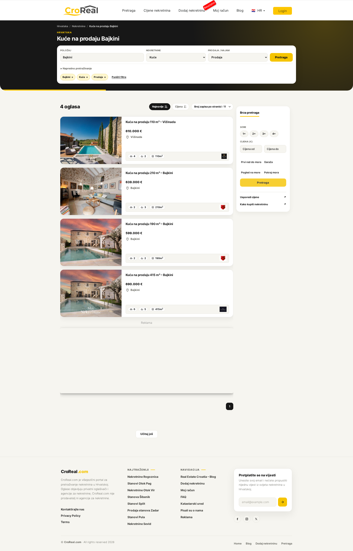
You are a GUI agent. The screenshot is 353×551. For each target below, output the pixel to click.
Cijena (179, 106)
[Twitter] (256, 519)
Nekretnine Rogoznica (142, 476)
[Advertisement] (146, 360)
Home (238, 543)
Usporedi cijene (263, 197)
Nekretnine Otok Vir (141, 490)
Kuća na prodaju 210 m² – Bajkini (149, 173)
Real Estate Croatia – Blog (198, 476)
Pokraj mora (271, 172)
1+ (244, 133)
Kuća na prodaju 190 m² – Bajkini (149, 224)
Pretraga (128, 10)
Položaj (65, 50)
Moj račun (220, 10)
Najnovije (157, 106)
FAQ (183, 497)
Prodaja (100, 77)
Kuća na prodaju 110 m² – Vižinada (151, 122)
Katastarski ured (192, 503)
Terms (65, 522)
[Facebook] (237, 519)
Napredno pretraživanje (77, 68)
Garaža (268, 162)
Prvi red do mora (251, 162)
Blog (240, 10)
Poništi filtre (119, 77)
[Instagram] (246, 519)
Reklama (186, 517)
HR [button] (259, 10)
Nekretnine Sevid (139, 524)
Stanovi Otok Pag (139, 483)
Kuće (83, 77)
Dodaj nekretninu (194, 8)
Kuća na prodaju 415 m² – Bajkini (149, 275)
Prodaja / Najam (219, 50)
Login (282, 11)
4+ (274, 133)
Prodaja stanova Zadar (143, 510)
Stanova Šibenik (138, 497)
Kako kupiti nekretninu (263, 204)
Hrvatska (62, 26)
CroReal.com (72, 542)
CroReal (74, 471)
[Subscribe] (282, 502)
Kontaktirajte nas (72, 509)
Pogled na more (250, 172)
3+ (264, 133)
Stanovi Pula (136, 517)
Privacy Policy (70, 515)
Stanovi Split (136, 503)
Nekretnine (78, 26)
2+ (254, 133)
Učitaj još (146, 434)
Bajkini (68, 77)
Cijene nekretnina (157, 10)
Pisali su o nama (192, 510)
